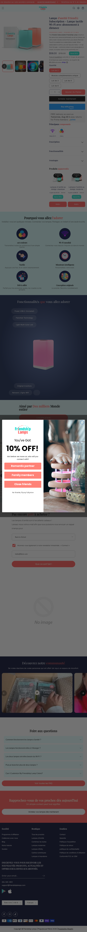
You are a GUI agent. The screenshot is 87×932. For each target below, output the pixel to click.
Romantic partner (22, 466)
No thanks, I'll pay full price (22, 492)
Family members (23, 475)
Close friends (22, 484)
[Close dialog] (82, 422)
